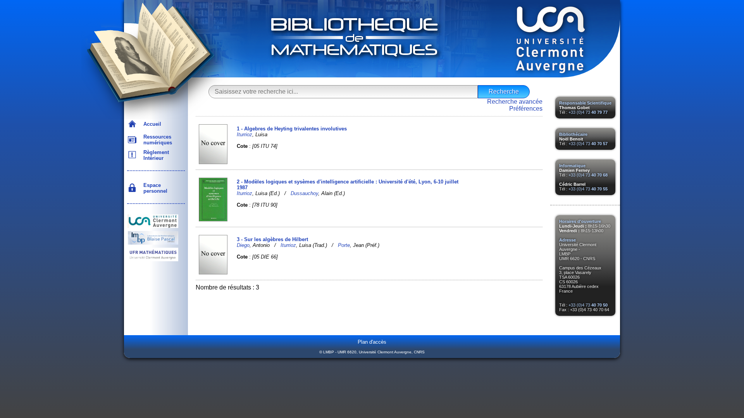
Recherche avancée (514, 101)
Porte (344, 245)
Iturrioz (244, 134)
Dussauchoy (304, 193)
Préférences (525, 108)
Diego (243, 245)
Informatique (572, 165)
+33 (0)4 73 (588, 112)
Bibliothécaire (573, 134)
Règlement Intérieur (154, 155)
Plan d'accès (372, 342)
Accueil (150, 124)
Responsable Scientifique (585, 103)
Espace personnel (153, 188)
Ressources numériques (156, 140)
